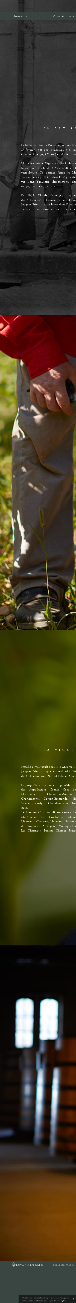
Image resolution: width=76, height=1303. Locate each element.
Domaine (20, 16)
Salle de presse (63, 1265)
